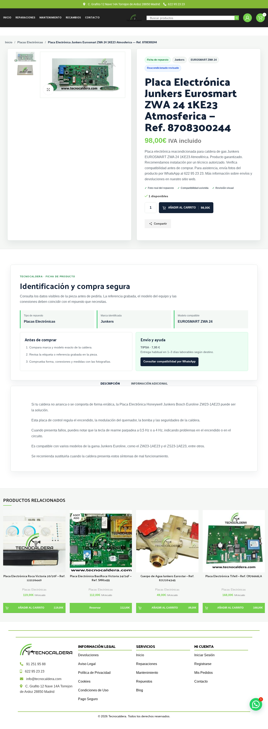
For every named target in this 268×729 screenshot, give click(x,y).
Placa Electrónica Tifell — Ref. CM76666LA (233, 576)
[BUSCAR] (236, 17)
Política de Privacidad (94, 672)
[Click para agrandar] (48, 89)
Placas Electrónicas (30, 42)
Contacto (201, 681)
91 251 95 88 (36, 664)
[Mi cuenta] (247, 18)
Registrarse (202, 664)
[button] (34, 608)
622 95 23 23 (34, 671)
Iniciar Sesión (204, 655)
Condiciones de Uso (93, 690)
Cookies (84, 681)
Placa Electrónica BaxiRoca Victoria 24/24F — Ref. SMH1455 (100, 578)
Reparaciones (146, 664)
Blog (139, 690)
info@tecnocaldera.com (43, 679)
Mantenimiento (147, 672)
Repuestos (144, 681)
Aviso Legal (87, 664)
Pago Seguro (88, 699)
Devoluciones (88, 655)
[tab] (110, 383)
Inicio (8, 42)
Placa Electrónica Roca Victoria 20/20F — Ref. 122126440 (34, 578)
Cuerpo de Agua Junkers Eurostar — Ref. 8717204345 (167, 578)
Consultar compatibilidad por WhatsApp (169, 361)
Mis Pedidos (203, 672)
